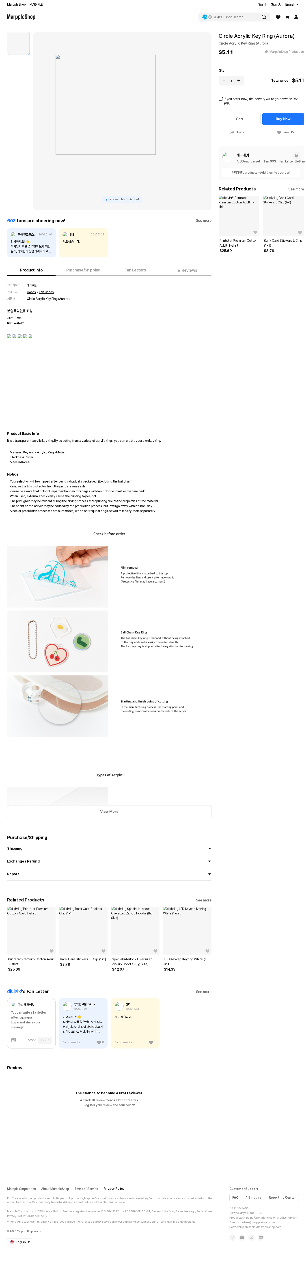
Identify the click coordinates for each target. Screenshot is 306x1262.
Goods (31, 292)
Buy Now (283, 119)
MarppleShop (16, 4)
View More (109, 811)
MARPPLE (36, 4)
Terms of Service (86, 1189)
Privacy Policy (114, 1188)
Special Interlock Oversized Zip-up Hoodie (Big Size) (132, 961)
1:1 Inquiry (253, 1197)
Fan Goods (46, 292)
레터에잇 (32, 285)
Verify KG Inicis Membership (178, 1221)
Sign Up (276, 4)
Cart (240, 119)
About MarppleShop (55, 1189)
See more (203, 220)
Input (45, 1040)
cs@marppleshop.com (283, 1217)
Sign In (262, 4)
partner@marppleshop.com (257, 1222)
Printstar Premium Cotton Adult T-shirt (31, 961)
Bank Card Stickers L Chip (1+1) (83, 959)
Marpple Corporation (21, 1189)
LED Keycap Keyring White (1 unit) (185, 961)
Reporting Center (282, 1197)
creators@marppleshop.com (263, 1227)
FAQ (235, 1197)
